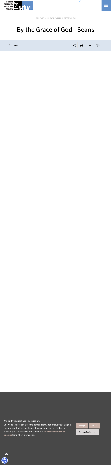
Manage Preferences (87, 432)
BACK (16, 45)
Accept (82, 425)
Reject (94, 425)
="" (80, 1)
